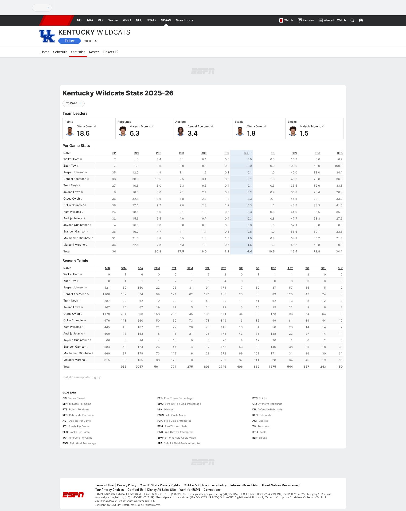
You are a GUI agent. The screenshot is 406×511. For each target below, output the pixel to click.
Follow (69, 41)
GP (114, 153)
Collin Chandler (73, 205)
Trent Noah (70, 185)
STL (227, 153)
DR (257, 268)
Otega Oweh (71, 198)
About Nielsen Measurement (281, 485)
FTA (174, 268)
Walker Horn (71, 159)
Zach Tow (70, 165)
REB (181, 153)
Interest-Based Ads (244, 485)
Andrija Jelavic (73, 218)
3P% (340, 153)
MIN (136, 153)
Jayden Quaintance (76, 225)
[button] (352, 20)
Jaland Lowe (71, 192)
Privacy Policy (126, 485)
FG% (294, 153)
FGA (140, 268)
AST (204, 153)
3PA (207, 268)
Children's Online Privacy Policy (205, 485)
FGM (123, 268)
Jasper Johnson (73, 172)
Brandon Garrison (74, 231)
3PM (190, 268)
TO (273, 153)
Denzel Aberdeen (74, 179)
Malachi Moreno (74, 244)
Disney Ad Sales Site (161, 489)
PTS (158, 153)
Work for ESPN (190, 489)
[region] (219, 202)
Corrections (212, 489)
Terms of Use (104, 485)
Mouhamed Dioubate (77, 238)
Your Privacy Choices (109, 489)
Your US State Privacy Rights (160, 485)
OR (241, 268)
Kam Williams (72, 211)
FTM (157, 268)
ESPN (56, 20)
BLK (246, 153)
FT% (317, 153)
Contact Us (136, 489)
